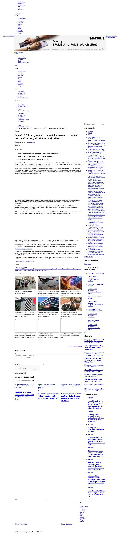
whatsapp (28, 142)
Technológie (21, 56)
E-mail (33, 142)
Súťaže (20, 24)
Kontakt (20, 33)
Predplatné (20, 3)
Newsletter (21, 9)
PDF (19, 6)
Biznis (19, 61)
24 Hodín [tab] (90, 131)
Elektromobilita (22, 5)
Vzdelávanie (21, 59)
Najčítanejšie (21, 121)
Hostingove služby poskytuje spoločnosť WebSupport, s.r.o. (76, 527)
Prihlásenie (17, 14)
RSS (19, 27)
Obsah (17, 364)
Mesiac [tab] (89, 134)
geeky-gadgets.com (21, 261)
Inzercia (20, 28)
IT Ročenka (21, 21)
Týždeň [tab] (90, 133)
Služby (16, 15)
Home (19, 125)
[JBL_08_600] (88, 257)
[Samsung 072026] (23, 249)
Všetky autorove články (21, 267)
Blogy (19, 25)
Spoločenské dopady (23, 62)
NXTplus (20, 22)
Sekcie (16, 65)
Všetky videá (87, 264)
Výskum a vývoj (22, 58)
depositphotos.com (30, 261)
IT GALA (20, 19)
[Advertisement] (48, 186)
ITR (19, 8)
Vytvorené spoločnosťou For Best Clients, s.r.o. (27, 527)
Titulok (17, 354)
